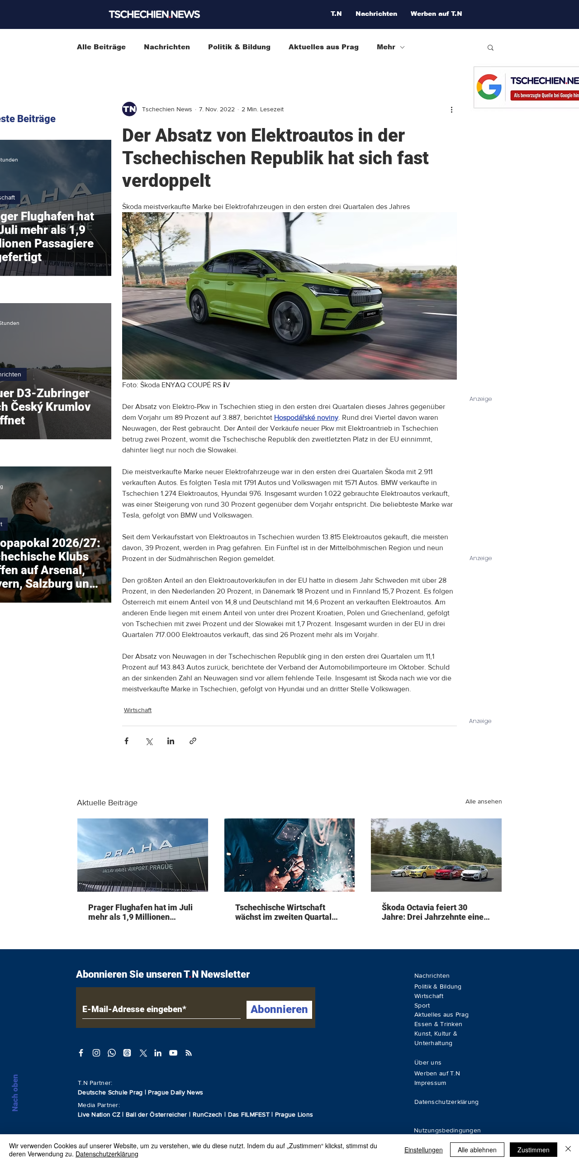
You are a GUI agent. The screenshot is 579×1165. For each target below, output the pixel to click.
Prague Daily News (175, 1092)
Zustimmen (533, 1149)
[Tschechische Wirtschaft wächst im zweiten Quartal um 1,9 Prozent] (289, 855)
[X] (142, 1053)
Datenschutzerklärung (107, 1153)
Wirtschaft (138, 709)
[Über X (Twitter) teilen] (148, 741)
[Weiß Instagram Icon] (96, 1053)
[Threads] (127, 1053)
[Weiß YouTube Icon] (173, 1053)
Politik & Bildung (239, 47)
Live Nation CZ (99, 1114)
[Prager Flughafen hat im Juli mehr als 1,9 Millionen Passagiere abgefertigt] (142, 855)
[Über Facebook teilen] (126, 741)
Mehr (386, 47)
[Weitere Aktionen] (451, 109)
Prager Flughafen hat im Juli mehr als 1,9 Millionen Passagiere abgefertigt (140, 912)
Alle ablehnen (477, 1149)
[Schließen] (568, 1149)
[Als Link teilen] (193, 741)
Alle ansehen (483, 801)
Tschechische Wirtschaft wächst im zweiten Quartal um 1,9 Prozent (283, 912)
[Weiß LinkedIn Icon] (158, 1053)
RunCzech (209, 1114)
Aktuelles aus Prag (324, 47)
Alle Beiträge (101, 47)
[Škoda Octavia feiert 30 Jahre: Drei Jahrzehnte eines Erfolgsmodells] (436, 855)
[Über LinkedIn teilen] (170, 741)
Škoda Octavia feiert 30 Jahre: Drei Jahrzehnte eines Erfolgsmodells (435, 912)
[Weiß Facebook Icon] (81, 1053)
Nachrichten (167, 47)
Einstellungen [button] (423, 1149)
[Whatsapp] (112, 1053)
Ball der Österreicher (157, 1114)
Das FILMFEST (250, 1114)
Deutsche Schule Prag (110, 1092)
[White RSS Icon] (189, 1053)
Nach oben (14, 1093)
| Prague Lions (292, 1114)
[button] (490, 47)
